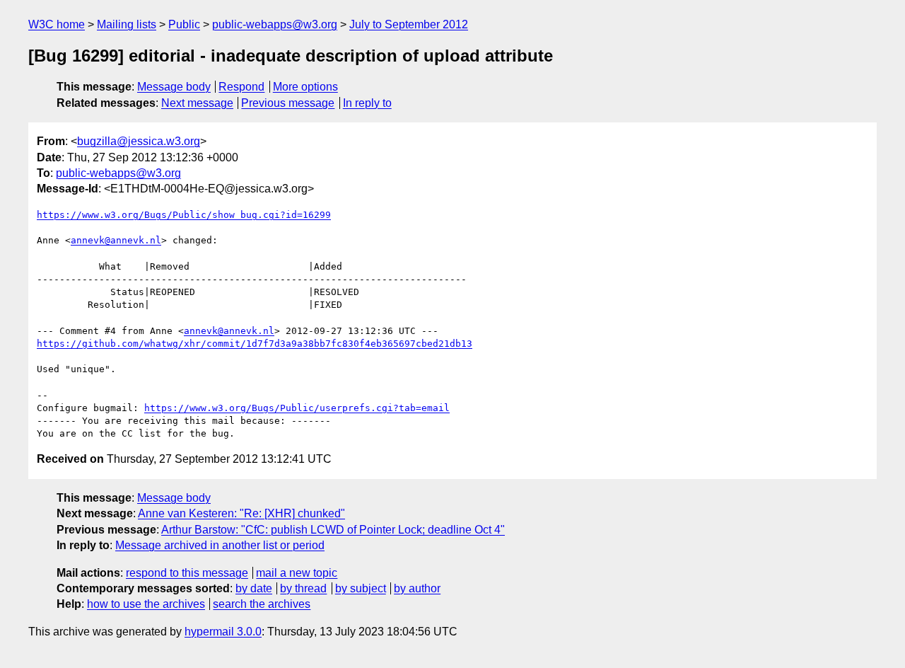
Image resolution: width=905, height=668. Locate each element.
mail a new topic (296, 573)
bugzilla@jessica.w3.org (138, 141)
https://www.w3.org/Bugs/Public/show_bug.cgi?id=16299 (184, 214)
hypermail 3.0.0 (223, 632)
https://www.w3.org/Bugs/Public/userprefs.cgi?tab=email (297, 408)
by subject (360, 588)
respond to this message (187, 573)
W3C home (56, 24)
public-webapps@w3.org (274, 24)
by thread (303, 588)
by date (253, 588)
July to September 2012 (408, 24)
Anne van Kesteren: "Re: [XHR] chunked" (241, 513)
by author (417, 588)
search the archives (261, 604)
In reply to (367, 103)
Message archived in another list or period (220, 545)
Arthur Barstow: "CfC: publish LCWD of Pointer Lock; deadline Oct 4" (333, 530)
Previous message (287, 103)
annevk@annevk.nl (116, 240)
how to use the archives (146, 604)
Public (184, 24)
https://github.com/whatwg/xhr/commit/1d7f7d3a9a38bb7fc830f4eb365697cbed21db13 (254, 343)
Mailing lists (126, 24)
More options (305, 87)
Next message (197, 103)
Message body (174, 87)
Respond (241, 87)
